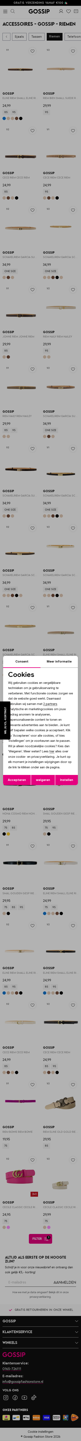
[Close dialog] (76, 698)
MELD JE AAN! (27, 733)
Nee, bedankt (27, 737)
